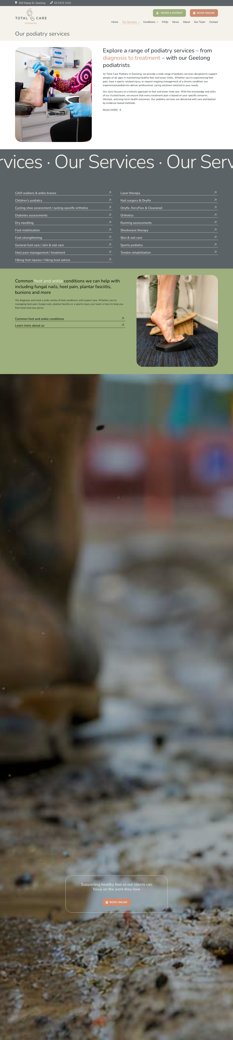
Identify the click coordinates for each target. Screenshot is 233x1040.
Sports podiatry (131, 245)
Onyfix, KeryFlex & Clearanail (141, 208)
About (186, 22)
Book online (206, 13)
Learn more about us (29, 326)
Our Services (129, 22)
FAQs (165, 22)
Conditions (149, 22)
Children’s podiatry (28, 201)
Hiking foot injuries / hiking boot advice (42, 260)
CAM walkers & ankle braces (35, 193)
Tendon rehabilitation (135, 253)
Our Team (199, 22)
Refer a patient (172, 13)
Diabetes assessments (31, 215)
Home (114, 22)
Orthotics (127, 215)
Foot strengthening (28, 238)
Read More (110, 110)
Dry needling (24, 223)
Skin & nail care (131, 238)
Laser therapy (130, 193)
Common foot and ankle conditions (39, 319)
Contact (213, 22)
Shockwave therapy (134, 230)
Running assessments (136, 223)
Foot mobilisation (27, 230)
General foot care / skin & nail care (39, 245)
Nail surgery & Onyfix (135, 201)
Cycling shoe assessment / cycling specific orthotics (51, 208)
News (175, 22)
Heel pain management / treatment (40, 253)
